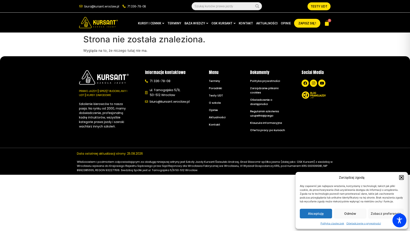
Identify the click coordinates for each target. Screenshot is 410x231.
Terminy (214, 81)
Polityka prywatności (265, 81)
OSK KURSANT (222, 23)
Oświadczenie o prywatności (363, 223)
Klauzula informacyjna (266, 123)
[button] (401, 177)
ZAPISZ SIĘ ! (307, 23)
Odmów (350, 214)
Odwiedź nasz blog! (315, 105)
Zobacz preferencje (386, 214)
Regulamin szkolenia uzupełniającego (264, 113)
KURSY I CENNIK (149, 23)
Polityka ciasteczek (332, 223)
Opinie (213, 110)
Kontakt (214, 125)
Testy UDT (216, 95)
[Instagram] (313, 83)
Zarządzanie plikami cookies (264, 90)
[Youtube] (321, 83)
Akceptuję (316, 214)
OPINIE (286, 23)
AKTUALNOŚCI (267, 23)
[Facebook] (305, 83)
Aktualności (217, 117)
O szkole (215, 103)
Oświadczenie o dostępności (261, 102)
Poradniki (215, 88)
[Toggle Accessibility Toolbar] (399, 220)
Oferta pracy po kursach (267, 130)
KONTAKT (246, 23)
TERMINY (174, 23)
